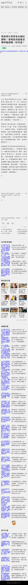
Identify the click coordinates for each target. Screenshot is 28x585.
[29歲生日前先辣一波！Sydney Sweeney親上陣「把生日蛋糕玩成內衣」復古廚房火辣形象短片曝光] (6, 247)
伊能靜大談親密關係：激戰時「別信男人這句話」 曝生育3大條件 (18, 475)
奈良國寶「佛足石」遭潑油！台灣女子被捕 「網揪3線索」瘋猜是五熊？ (18, 535)
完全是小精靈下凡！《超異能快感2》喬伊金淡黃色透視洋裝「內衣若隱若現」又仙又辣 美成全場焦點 (19, 469)
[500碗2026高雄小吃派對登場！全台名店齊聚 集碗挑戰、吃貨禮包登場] (6, 436)
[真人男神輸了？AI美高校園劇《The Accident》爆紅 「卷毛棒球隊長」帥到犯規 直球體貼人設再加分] (6, 255)
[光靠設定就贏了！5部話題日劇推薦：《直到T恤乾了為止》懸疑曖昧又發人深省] (6, 263)
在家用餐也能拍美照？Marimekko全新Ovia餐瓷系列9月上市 (18, 491)
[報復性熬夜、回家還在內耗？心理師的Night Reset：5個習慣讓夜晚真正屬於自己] (6, 340)
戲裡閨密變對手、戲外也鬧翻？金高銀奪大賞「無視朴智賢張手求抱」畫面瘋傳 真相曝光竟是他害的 (19, 576)
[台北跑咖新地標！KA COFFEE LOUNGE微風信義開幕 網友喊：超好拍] (6, 444)
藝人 (13, 223)
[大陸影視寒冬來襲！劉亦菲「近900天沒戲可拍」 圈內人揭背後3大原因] (6, 552)
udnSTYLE (4, 32)
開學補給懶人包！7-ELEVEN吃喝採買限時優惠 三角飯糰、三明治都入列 (19, 396)
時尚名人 (7, 7)
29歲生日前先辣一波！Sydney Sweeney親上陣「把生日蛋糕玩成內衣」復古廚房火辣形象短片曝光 (18, 249)
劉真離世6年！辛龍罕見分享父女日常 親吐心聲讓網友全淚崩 (18, 559)
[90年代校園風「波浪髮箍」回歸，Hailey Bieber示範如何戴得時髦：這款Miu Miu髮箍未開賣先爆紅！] (6, 372)
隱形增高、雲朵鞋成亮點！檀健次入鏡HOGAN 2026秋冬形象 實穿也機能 (18, 412)
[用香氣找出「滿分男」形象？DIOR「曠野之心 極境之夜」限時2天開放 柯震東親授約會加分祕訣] (6, 380)
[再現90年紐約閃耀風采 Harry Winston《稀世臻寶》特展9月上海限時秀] (6, 452)
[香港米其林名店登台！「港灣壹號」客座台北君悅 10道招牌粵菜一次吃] (6, 460)
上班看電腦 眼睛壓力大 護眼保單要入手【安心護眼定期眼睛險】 (4, 303)
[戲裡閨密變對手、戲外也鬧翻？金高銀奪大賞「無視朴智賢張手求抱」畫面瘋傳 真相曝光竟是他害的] (6, 576)
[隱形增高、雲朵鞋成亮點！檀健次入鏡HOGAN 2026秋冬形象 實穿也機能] (6, 412)
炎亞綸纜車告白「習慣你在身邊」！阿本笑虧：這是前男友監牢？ (18, 483)
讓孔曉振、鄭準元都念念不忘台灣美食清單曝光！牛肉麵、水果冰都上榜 (13, 303)
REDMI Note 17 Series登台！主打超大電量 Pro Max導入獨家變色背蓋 (18, 387)
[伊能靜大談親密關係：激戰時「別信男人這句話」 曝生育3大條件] (6, 476)
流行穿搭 (14, 7)
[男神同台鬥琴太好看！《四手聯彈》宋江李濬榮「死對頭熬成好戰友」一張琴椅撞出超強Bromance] (6, 499)
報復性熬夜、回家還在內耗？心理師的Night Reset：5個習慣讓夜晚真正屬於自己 (18, 340)
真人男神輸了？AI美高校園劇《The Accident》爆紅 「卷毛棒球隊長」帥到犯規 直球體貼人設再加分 (19, 257)
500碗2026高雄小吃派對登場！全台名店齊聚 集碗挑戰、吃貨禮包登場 (19, 435)
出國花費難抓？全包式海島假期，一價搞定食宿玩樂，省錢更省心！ (4, 315)
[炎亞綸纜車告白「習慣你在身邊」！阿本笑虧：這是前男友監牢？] (6, 484)
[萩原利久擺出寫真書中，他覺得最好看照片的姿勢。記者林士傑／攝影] (14, 183)
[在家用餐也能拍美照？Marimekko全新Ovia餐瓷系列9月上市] (6, 491)
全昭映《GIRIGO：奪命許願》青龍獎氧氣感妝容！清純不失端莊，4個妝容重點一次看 (18, 508)
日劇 (8, 223)
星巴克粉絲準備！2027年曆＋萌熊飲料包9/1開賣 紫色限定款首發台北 (18, 419)
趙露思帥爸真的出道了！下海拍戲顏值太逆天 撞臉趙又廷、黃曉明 (19, 543)
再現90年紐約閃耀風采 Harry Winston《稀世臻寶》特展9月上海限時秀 (18, 451)
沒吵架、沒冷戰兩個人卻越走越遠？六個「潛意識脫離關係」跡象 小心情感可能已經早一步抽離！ (19, 428)
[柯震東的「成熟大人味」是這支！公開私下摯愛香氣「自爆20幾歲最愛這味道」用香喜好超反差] (6, 404)
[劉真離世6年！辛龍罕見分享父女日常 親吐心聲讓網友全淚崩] (6, 560)
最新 (2, 7)
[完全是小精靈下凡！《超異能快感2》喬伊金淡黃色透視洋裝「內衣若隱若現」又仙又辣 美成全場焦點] (6, 468)
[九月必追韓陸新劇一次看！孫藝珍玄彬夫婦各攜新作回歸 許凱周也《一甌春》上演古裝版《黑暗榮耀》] (6, 271)
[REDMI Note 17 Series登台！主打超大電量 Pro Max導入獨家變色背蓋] (6, 388)
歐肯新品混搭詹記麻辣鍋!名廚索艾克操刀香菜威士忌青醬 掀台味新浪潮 (19, 515)
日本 (3, 223)
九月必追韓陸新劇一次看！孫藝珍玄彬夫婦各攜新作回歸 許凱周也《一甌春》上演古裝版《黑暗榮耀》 (19, 273)
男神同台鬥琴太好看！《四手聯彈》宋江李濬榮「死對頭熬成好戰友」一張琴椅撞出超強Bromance (22, 315)
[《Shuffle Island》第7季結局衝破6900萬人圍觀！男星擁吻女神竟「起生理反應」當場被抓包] (6, 568)
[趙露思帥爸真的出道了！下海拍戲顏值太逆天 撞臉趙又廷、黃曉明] (6, 544)
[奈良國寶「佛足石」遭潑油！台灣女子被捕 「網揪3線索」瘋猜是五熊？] (6, 536)
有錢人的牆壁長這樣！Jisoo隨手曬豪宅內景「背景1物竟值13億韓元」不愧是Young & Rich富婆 (14, 291)
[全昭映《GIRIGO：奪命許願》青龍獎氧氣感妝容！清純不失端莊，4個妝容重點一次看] (6, 507)
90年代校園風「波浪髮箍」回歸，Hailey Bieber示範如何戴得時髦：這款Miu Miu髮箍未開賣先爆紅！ (18, 373)
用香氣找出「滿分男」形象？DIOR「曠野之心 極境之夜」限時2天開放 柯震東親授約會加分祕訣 (18, 380)
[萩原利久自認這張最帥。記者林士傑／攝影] (14, 207)
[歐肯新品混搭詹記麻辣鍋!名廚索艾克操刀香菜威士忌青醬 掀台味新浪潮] (6, 515)
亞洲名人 (16, 32)
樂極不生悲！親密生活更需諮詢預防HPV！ (22, 303)
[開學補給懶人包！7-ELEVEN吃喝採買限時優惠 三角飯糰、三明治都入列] (6, 396)
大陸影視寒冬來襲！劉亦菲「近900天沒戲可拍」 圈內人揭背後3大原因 (18, 551)
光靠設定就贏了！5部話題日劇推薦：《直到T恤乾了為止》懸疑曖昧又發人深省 (19, 264)
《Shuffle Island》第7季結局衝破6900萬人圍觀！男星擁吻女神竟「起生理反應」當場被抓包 (19, 568)
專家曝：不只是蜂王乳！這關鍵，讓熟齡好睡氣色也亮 (4, 291)
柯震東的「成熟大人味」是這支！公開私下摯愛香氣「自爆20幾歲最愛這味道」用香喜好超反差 (19, 404)
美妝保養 (21, 7)
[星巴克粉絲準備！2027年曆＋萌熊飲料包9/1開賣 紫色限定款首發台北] (6, 420)
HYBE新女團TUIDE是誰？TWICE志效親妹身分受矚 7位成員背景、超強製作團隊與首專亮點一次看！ (14, 315)
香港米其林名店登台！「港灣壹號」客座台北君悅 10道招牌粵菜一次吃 (18, 459)
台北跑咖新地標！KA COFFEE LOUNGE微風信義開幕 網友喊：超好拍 (19, 443)
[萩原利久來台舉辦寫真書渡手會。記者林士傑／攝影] (14, 71)
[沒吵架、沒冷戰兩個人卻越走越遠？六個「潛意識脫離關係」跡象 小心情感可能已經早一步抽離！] (6, 428)
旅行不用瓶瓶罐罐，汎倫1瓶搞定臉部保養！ (22, 291)
